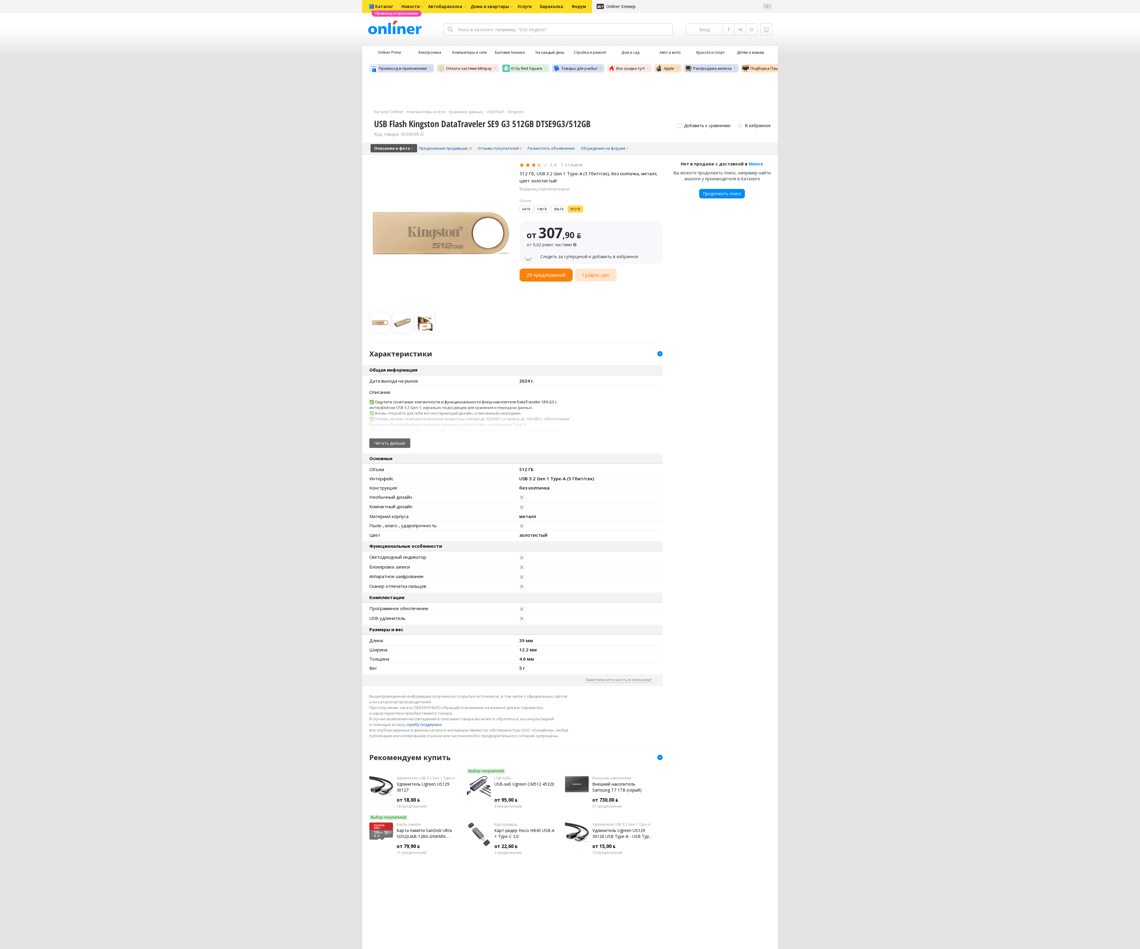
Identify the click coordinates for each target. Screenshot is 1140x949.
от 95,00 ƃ (505, 800)
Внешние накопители (611, 778)
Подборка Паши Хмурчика (775, 68)
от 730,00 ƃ (605, 800)
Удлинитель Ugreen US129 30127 (423, 787)
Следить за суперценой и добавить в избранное (589, 256)
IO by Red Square (526, 68)
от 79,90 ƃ (408, 846)
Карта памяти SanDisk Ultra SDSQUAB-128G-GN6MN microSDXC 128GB (424, 833)
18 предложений (412, 806)
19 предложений (607, 853)
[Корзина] (766, 29)
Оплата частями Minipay (469, 68)
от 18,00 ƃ (408, 800)
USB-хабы (502, 778)
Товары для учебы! (579, 68)
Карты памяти (409, 824)
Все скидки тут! (630, 68)
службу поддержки (424, 724)
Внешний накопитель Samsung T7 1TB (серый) (617, 787)
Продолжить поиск (722, 193)
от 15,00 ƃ (603, 846)
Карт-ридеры (505, 824)
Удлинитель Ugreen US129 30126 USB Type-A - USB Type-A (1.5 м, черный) (622, 833)
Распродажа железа (712, 68)
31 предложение (607, 806)
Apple (669, 68)
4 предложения (508, 806)
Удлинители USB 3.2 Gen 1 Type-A (426, 778)
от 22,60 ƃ (505, 846)
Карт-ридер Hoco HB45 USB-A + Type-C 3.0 (524, 833)
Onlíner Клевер (621, 6)
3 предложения (508, 853)
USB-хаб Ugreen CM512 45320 (524, 784)
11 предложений (412, 853)
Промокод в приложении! (403, 68)
